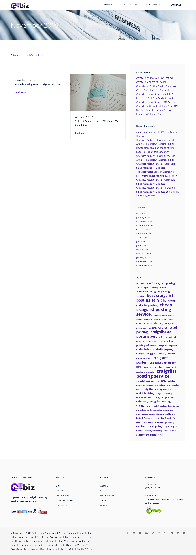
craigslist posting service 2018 (150, 380)
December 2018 (144, 261)
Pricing (103, 505)
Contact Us (150, 495)
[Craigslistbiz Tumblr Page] (178, 533)
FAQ (102, 490)
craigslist (156, 323)
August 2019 (142, 237)
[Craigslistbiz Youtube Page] (140, 533)
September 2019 (144, 233)
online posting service (160, 409)
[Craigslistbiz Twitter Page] (134, 533)
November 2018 (144, 265)
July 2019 (140, 241)
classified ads (142, 323)
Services (60, 490)
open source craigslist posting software (155, 414)
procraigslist (154, 426)
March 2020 (142, 213)
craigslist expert (162, 349)
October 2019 (143, 229)
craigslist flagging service (150, 353)
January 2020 (143, 217)
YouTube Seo (110, 4)
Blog (58, 485)
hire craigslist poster (156, 405)
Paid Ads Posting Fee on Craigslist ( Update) (37, 84)
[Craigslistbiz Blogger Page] (184, 533)
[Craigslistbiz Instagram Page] (159, 533)
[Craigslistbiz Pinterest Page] (153, 533)
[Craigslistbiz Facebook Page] (127, 533)
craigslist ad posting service (154, 334)
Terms (103, 500)
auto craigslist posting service (151, 287)
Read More (20, 92)
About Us (105, 485)
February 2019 (143, 253)
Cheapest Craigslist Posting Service (158, 319)
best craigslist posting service (154, 298)
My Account (62, 505)
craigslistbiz (142, 131)
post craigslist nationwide (152, 422)
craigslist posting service (156, 373)
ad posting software (147, 283)
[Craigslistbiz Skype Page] (171, 533)
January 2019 (143, 257)
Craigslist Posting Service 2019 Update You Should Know (97, 123)
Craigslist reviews (65, 500)
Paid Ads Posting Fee (145, 418)
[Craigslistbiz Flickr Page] (165, 533)
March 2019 (142, 249)
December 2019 (144, 221)
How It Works (62, 495)
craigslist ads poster (168, 345)
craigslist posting (154, 366)
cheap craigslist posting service (154, 309)
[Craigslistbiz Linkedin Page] (146, 533)
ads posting (168, 283)
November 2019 (144, 225)
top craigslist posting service (157, 431)
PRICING (138, 4)
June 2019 (141, 245)
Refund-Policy (107, 495)
